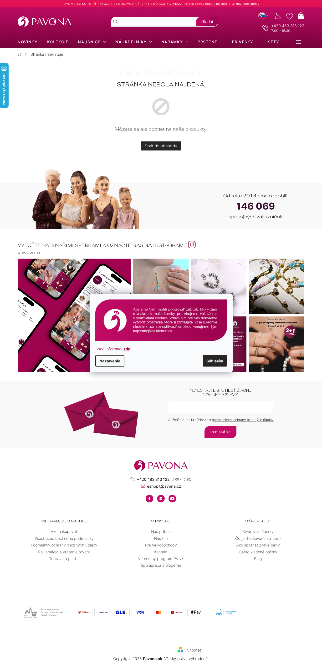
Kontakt (161, 552)
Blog (258, 558)
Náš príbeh (161, 531)
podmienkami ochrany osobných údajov (243, 420)
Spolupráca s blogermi (161, 565)
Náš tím (161, 538)
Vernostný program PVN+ (161, 558)
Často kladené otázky (258, 552)
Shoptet (194, 649)
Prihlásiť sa (220, 432)
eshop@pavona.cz (164, 486)
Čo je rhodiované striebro (258, 538)
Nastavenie (109, 361)
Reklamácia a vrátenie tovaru (64, 552)
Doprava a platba (64, 558)
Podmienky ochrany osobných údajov (64, 545)
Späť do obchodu (161, 145)
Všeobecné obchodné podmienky (64, 538)
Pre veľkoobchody (161, 545)
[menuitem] (27, 42)
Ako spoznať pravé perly (258, 545)
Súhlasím (214, 361)
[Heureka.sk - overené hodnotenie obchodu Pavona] (274, 612)
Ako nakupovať (64, 531)
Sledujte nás (29, 252)
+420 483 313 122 (287, 25)
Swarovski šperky (258, 531)
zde (126, 348)
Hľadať (207, 21)
